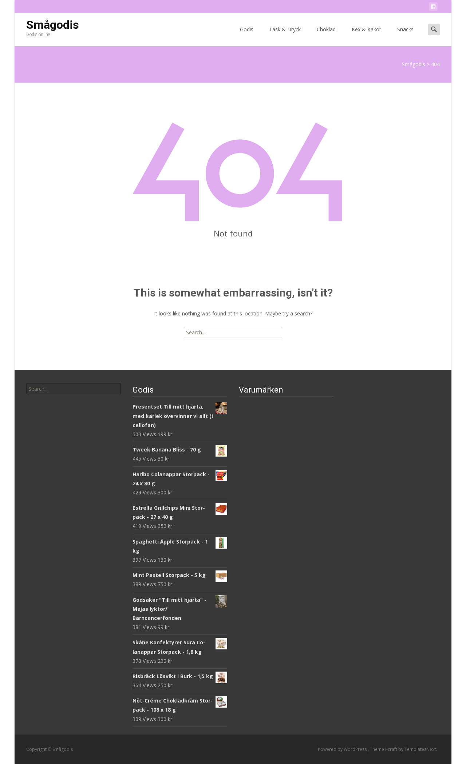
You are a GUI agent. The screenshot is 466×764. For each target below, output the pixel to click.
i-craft (391, 749)
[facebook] (433, 7)
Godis (246, 29)
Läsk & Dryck (285, 29)
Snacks (405, 29)
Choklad (326, 29)
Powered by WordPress (343, 749)
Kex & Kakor (366, 29)
